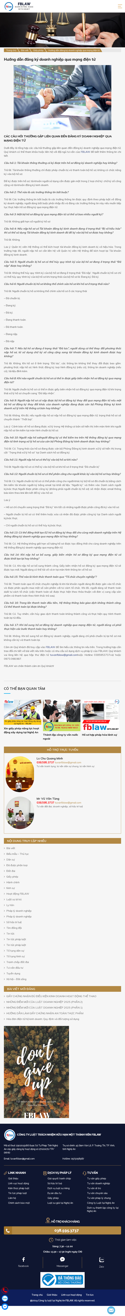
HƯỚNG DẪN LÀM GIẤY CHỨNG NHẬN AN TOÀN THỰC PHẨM (44, 1013)
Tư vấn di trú (94, 1188)
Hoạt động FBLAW (17, 893)
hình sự (10, 888)
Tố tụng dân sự (15, 950)
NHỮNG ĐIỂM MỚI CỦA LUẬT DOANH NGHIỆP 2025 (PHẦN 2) (44, 1001)
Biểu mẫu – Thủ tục (17, 853)
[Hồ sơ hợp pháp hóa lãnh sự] (100, 715)
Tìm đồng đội (14, 927)
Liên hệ (12, 1198)
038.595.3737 (66, 1230)
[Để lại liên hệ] (111, 1310)
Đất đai (10, 871)
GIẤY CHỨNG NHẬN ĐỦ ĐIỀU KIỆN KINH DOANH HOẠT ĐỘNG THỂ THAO (51, 996)
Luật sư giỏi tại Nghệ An (60, 1203)
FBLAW (85, 151)
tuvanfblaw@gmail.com (63, 654)
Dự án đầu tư (54, 1193)
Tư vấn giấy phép (96, 1178)
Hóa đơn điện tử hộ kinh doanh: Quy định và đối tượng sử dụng (42, 1019)
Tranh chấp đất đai (17, 962)
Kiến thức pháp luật (18, 1188)
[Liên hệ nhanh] (5, 1290)
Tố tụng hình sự (15, 956)
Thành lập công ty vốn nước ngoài (60, 736)
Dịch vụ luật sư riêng (59, 1188)
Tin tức (10, 933)
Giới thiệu (13, 1178)
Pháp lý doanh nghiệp (19, 910)
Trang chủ (37, 1295)
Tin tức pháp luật (16, 939)
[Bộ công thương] (62, 1279)
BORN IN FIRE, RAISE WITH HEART (24, 6)
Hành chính (13, 882)
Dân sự (10, 859)
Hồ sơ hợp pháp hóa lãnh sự (99, 734)
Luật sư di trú (13, 899)
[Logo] (10, 1134)
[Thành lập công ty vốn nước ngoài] (61, 715)
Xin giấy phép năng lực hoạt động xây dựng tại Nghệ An (21, 730)
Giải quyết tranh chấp (59, 1178)
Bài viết (10, 848)
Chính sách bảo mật (19, 1203)
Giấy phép (12, 876)
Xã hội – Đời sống (16, 979)
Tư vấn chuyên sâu (97, 1193)
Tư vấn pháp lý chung (99, 1198)
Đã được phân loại (17, 865)
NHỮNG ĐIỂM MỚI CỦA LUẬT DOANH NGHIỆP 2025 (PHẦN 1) (44, 1007)
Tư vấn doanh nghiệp (98, 1183)
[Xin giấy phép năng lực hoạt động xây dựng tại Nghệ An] (22, 712)
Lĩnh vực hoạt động (18, 1183)
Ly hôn (10, 905)
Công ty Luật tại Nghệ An (101, 1203)
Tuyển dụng (13, 973)
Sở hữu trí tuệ (14, 922)
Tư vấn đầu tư (14, 967)
